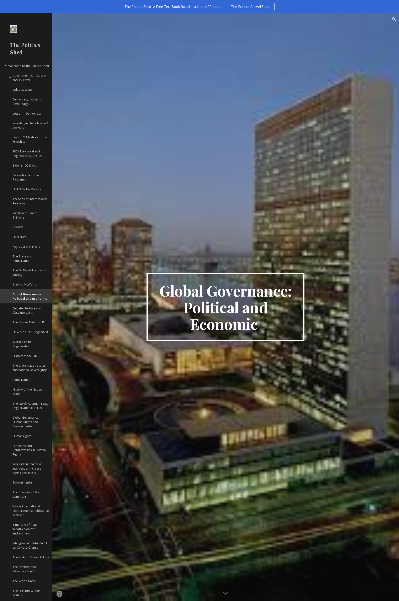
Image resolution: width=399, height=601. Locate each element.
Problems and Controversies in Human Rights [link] (29, 450)
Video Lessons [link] (22, 89)
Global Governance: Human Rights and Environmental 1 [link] (25, 421)
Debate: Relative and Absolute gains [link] (26, 310)
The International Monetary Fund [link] (24, 569)
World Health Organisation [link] (21, 344)
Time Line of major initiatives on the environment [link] (25, 528)
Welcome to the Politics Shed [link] (28, 66)
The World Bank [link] (23, 581)
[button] (394, 19)
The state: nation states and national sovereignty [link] (29, 367)
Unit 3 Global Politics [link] (26, 189)
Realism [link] (17, 227)
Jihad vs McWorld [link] (24, 284)
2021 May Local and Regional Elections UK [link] (27, 153)
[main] (225, 307)
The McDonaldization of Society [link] (29, 272)
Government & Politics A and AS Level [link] (29, 77)
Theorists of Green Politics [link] (30, 557)
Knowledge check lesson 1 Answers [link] (30, 125)
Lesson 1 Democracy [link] (26, 113)
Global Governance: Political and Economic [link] (29, 296)
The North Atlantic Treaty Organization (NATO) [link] (30, 405)
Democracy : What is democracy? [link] (26, 101)
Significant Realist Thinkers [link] (24, 215)
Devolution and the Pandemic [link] (25, 177)
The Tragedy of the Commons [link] (26, 494)
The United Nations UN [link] (28, 322)
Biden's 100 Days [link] (24, 165)
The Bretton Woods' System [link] (26, 593)
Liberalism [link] (19, 237)
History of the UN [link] (24, 356)
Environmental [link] (22, 482)
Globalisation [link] (21, 379)
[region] (199, 6)
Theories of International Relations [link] (29, 201)
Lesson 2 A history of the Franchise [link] (29, 139)
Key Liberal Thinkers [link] (26, 246)
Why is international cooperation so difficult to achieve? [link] (30, 510)
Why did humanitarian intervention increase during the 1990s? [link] (27, 468)
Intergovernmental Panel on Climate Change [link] (29, 545)
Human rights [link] (21, 436)
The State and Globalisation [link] (22, 258)
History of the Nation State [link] (27, 391)
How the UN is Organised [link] (30, 332)
